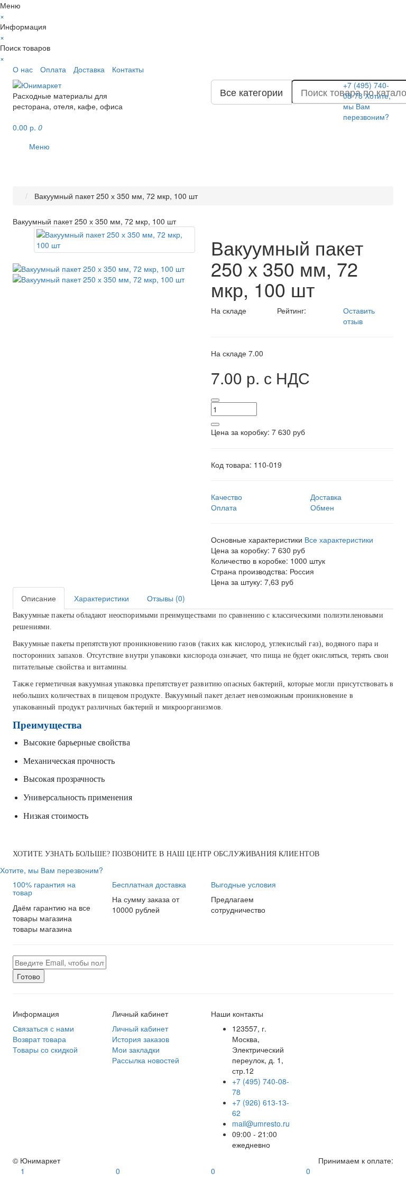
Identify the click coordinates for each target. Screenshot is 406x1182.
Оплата (53, 69)
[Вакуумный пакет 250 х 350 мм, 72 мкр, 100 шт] (114, 239)
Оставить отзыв (359, 315)
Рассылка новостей (145, 1060)
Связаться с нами (43, 1028)
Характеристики (101, 598)
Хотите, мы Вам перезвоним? (367, 106)
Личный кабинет (140, 1028)
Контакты (128, 69)
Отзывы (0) (166, 598)
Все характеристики (338, 539)
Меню (39, 146)
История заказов (140, 1039)
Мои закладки (136, 1049)
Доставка (89, 69)
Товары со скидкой (45, 1049)
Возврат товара (39, 1039)
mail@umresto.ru (261, 1123)
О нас (23, 69)
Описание (38, 598)
